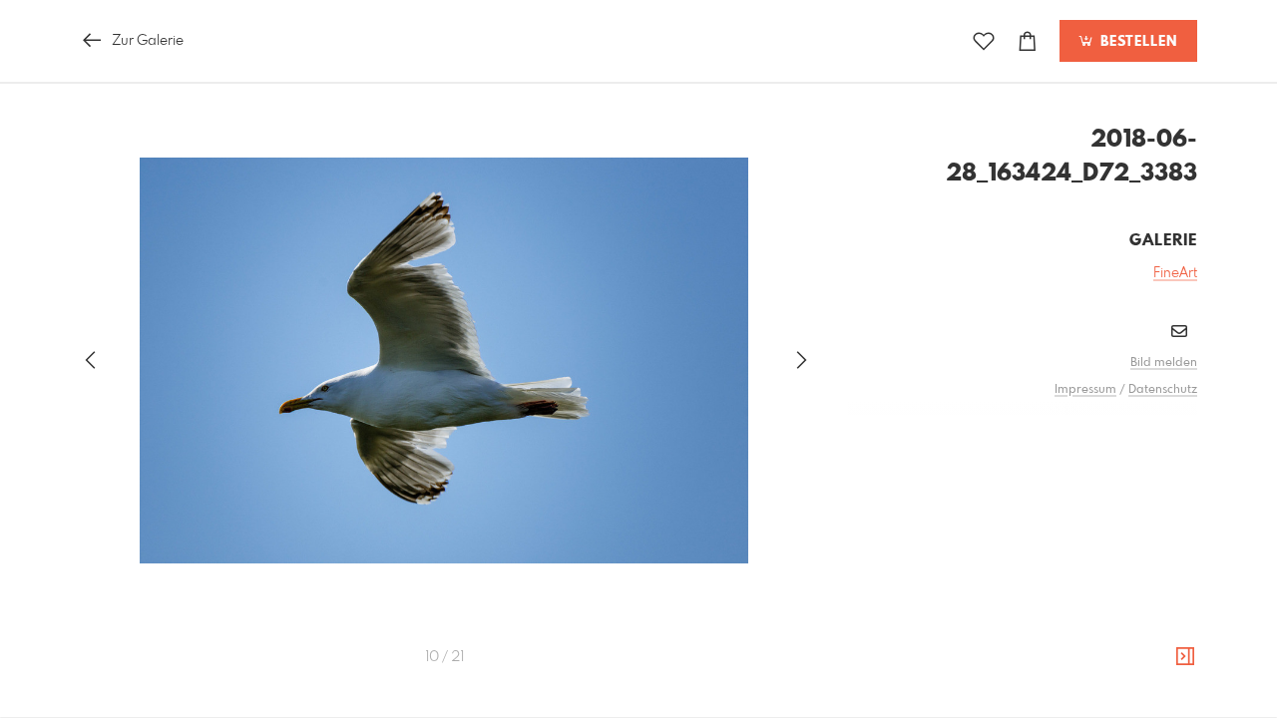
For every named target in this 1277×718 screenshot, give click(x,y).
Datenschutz (1162, 390)
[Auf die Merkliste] (984, 41)
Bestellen (1136, 42)
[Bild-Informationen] (1185, 657)
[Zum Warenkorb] (1028, 41)
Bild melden (1163, 363)
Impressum (1085, 390)
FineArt (1175, 273)
